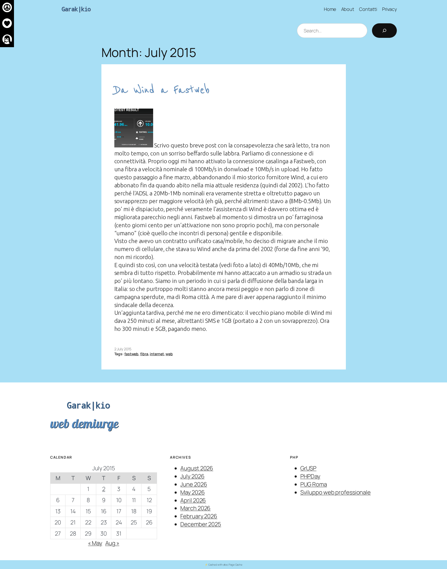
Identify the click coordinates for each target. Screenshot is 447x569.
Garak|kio (76, 9)
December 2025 (200, 524)
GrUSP (308, 468)
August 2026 (196, 468)
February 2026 (198, 516)
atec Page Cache (233, 564)
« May (95, 543)
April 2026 (193, 500)
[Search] (384, 30)
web (169, 353)
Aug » (112, 543)
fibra (144, 353)
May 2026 (192, 492)
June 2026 (193, 484)
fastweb (131, 353)
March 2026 (195, 508)
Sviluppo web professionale (335, 492)
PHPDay (310, 476)
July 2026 (192, 476)
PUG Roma (313, 484)
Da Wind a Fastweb (162, 90)
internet (157, 353)
